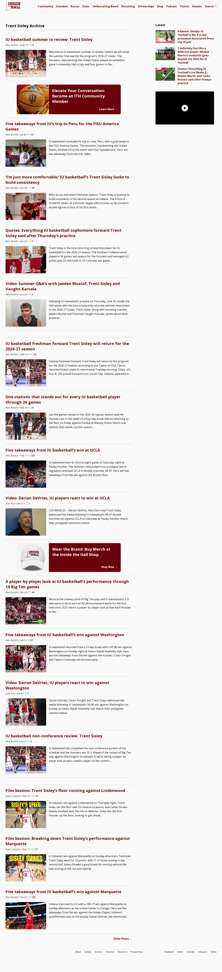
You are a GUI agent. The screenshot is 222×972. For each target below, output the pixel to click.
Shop (160, 6)
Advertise (110, 951)
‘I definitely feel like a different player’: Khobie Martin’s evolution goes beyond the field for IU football (193, 55)
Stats (85, 6)
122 (35, 354)
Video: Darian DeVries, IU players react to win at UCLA (58, 498)
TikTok (213, 951)
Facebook (169, 951)
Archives (98, 951)
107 (33, 455)
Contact (87, 951)
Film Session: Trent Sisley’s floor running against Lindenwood (65, 790)
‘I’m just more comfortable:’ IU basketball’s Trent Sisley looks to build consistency (67, 179)
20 (33, 187)
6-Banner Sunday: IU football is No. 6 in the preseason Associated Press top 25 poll (196, 36)
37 (31, 640)
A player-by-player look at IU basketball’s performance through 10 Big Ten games (67, 584)
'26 (105, 6)
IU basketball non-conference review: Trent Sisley (54, 735)
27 (36, 849)
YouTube (190, 951)
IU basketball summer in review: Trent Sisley (49, 39)
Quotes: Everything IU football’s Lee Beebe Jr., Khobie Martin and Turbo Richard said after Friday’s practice (194, 76)
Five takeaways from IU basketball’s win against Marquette (63, 891)
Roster (75, 6)
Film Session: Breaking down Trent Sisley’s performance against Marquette (68, 841)
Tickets (184, 6)
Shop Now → (109, 567)
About (78, 951)
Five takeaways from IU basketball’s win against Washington (65, 634)
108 (33, 897)
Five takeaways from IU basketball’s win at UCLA (53, 450)
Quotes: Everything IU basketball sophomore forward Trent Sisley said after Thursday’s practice (63, 232)
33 (32, 134)
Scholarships (146, 6)
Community (45, 6)
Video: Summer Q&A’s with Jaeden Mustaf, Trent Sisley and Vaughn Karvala (63, 286)
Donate (197, 6)
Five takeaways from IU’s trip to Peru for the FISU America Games (62, 126)
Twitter (180, 951)
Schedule (62, 6)
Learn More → (108, 109)
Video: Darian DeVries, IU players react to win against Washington (57, 685)
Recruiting (128, 6)
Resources (122, 951)
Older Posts (123, 939)
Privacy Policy (137, 951)
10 (36, 795)
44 (33, 592)
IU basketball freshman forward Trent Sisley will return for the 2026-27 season (67, 346)
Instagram (202, 951)
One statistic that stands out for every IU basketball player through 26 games (63, 399)
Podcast (171, 6)
